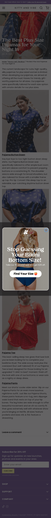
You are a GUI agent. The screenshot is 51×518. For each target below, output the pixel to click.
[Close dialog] (46, 230)
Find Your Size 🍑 (25, 274)
